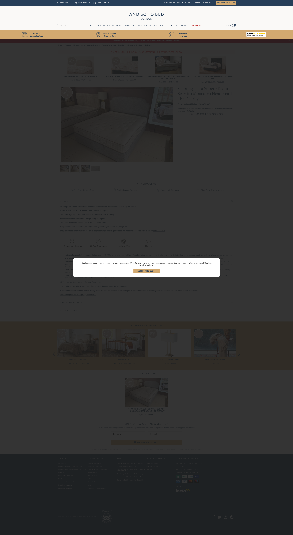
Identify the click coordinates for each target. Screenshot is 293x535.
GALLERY (174, 25)
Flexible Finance (183, 34)
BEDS (92, 25)
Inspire (196, 3)
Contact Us (103, 3)
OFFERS (153, 25)
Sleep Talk (208, 3)
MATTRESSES (104, 25)
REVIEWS (142, 25)
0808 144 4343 (66, 3)
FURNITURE (130, 25)
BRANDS (163, 25)
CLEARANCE (197, 25)
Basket (231, 25)
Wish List (185, 3)
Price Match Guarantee (109, 34)
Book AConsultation (37, 34)
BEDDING (117, 25)
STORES (184, 25)
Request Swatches (226, 3)
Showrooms (84, 3)
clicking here (147, 265)
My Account (169, 3)
